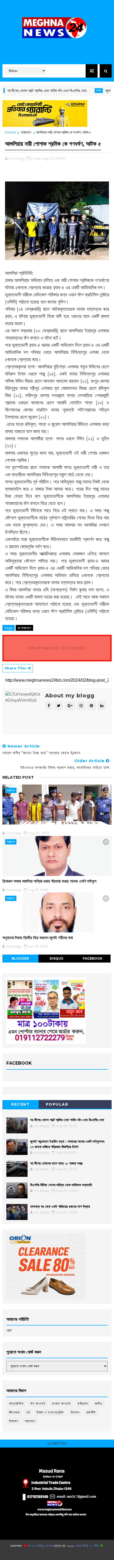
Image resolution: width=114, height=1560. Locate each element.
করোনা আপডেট (61, 1403)
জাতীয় (85, 90)
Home (10, 132)
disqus (56, 958)
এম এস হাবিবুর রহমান (40, 1546)
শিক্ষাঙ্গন (13, 1421)
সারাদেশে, (60, 158)
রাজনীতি (91, 1412)
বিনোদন (75, 1412)
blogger (20, 958)
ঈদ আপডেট (38, 1403)
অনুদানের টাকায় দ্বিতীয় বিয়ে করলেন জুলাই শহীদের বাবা (37, 937)
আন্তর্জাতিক (16, 1403)
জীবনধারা (14, 1412)
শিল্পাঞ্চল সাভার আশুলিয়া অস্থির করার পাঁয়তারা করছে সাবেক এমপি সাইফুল (49, 881)
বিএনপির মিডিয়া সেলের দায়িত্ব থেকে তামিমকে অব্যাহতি (61, 1185)
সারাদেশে (26, 132)
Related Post (18, 777)
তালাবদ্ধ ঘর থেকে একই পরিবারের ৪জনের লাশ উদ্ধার (60, 1206)
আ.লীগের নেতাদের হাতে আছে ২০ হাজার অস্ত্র (56, 1163)
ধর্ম (28, 1412)
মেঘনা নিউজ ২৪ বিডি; (87, 1546)
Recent (20, 1104)
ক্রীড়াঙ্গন (82, 1403)
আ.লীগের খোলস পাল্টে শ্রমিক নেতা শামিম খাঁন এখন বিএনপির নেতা (67, 1120)
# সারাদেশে (24, 628)
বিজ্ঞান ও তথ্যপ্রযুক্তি (50, 1412)
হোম (8, 1330)
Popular (57, 1104)
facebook (92, 958)
